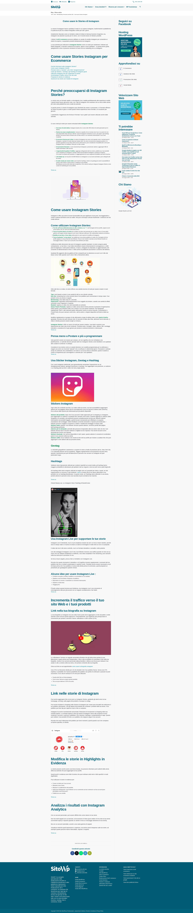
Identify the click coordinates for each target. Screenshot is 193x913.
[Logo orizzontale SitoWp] (55, 6)
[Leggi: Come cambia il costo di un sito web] (120, 171)
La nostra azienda (104, 869)
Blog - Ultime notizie (56, 12)
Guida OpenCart (79, 885)
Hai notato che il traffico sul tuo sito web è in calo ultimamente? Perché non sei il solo (132, 158)
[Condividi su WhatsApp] (81, 853)
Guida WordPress (80, 879)
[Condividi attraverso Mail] (90, 853)
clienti (79, 472)
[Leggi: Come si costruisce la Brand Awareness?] (120, 140)
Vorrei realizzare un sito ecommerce (129, 870)
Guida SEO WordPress (81, 888)
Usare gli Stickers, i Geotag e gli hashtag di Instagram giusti (69, 71)
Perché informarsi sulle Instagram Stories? (63, 66)
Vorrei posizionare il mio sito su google (131, 879)
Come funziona (103, 880)
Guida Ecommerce (80, 881)
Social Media (127, 85)
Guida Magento (79, 886)
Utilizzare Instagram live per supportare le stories (65, 73)
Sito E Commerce (104, 874)
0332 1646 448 (138, 1)
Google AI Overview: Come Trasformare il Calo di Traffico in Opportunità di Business (131, 165)
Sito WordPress (103, 872)
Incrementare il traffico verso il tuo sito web (64, 75)
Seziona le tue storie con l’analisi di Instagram (64, 79)
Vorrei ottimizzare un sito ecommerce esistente (130, 874)
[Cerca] (140, 7)
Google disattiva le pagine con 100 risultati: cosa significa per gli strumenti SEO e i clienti (132, 152)
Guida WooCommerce (81, 883)
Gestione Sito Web (129, 74)
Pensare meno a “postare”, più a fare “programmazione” (68, 70)
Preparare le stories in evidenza (60, 77)
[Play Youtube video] (81, 638)
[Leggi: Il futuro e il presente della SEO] (120, 177)
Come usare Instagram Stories (60, 68)
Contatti (101, 871)
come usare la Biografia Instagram (82, 666)
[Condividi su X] (77, 853)
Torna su (53, 170)
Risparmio (72, 1)
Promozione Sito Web (130, 79)
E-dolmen (83, 911)
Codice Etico (102, 876)
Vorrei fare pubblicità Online (130, 882)
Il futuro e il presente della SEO (130, 176)
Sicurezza (55, 1)
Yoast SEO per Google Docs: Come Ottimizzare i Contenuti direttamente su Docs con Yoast (132, 134)
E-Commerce (127, 68)
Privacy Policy (100, 911)
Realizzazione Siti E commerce (107, 878)
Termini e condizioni (104, 881)
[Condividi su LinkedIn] (85, 853)
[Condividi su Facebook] (72, 853)
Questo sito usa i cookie (105, 885)
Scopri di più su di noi (125, 211)
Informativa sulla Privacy (105, 883)
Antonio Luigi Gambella (81, 843)
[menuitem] (54, 2)
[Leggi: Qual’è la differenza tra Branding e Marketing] (120, 146)
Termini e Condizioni (91, 911)
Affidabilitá (64, 1)
